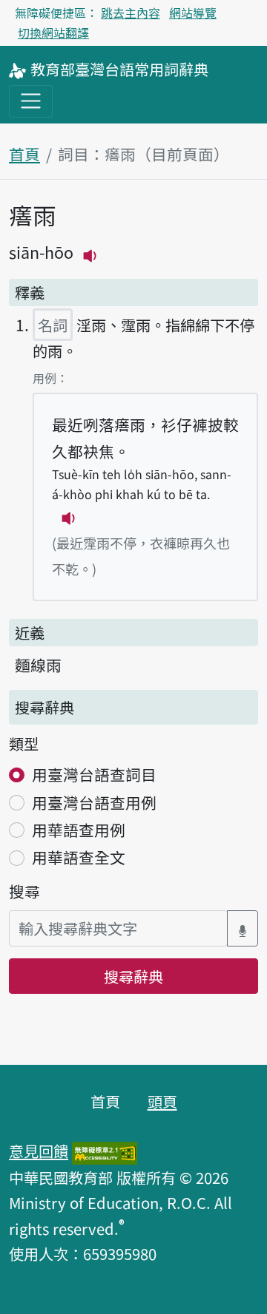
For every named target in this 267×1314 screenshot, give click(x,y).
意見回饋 (38, 1150)
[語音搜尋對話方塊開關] (242, 928)
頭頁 (162, 1101)
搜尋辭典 (133, 976)
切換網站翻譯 (53, 32)
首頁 (24, 154)
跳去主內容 (130, 12)
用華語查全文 (78, 857)
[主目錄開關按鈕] (31, 101)
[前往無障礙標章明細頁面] (104, 1150)
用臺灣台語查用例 (94, 802)
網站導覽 (193, 12)
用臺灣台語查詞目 (94, 774)
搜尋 (24, 891)
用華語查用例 (78, 830)
